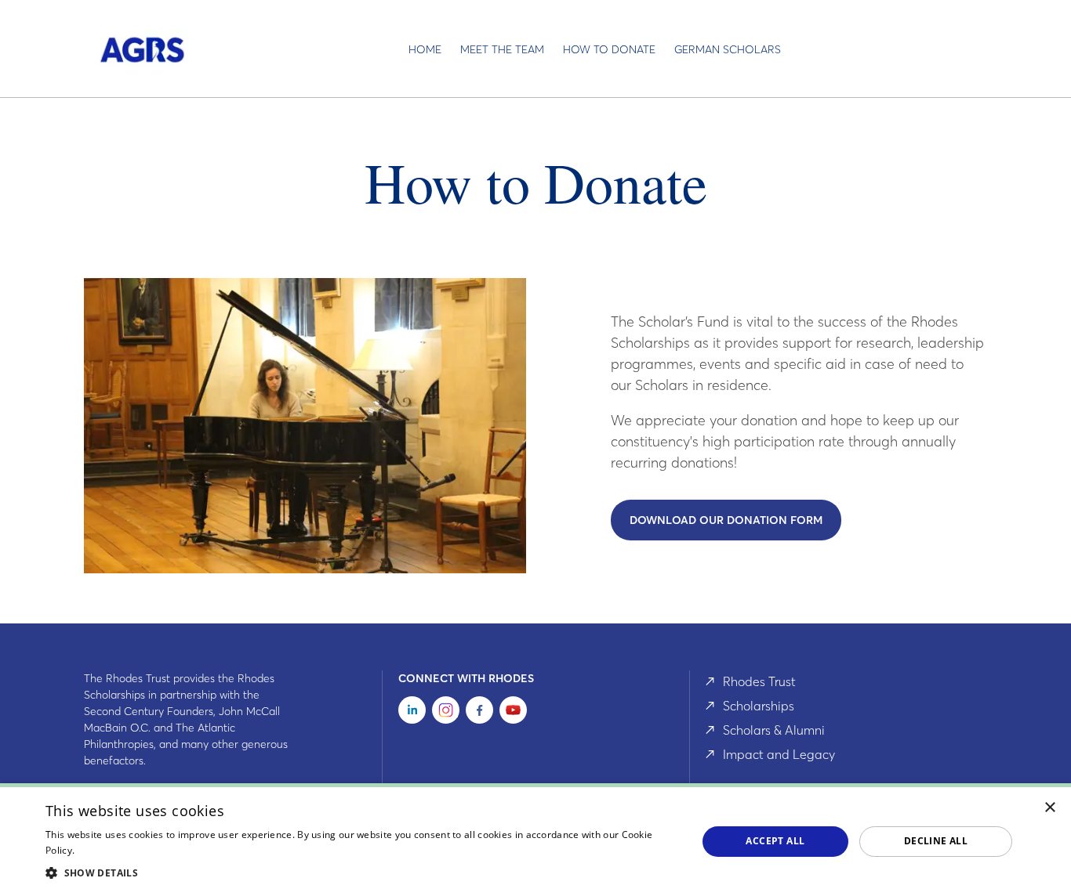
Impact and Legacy (779, 754)
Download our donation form (726, 520)
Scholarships (758, 706)
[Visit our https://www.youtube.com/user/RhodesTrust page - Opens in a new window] (513, 713)
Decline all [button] (936, 840)
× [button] (1050, 808)
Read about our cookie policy (143, 850)
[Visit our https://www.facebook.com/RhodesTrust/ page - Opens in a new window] (479, 713)
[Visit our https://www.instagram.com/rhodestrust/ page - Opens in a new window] (445, 713)
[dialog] (535, 839)
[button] (361, 872)
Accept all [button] (775, 840)
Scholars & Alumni (774, 730)
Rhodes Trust (759, 681)
